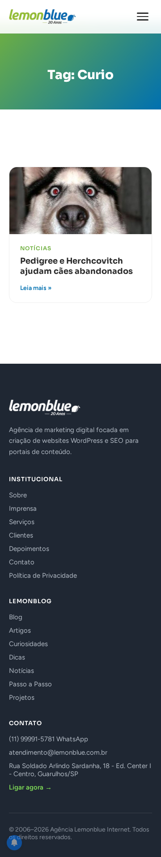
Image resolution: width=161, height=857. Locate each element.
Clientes (21, 535)
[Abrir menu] (142, 16)
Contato (21, 562)
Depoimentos (29, 549)
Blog (15, 617)
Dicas (17, 657)
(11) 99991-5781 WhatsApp (48, 739)
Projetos (21, 697)
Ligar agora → (30, 787)
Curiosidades (28, 644)
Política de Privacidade (43, 575)
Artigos (20, 630)
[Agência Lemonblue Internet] (42, 16)
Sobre (18, 495)
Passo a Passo (30, 684)
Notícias (21, 671)
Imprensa (23, 508)
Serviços (21, 522)
